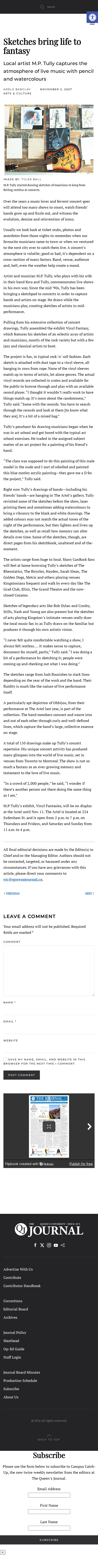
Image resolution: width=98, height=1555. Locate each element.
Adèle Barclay (17, 89)
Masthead (11, 1340)
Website (10, 1040)
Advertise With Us (18, 1269)
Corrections (12, 1300)
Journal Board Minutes (21, 1372)
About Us (10, 1397)
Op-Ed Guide (13, 1348)
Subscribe (11, 1388)
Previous (13, 893)
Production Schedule (20, 1380)
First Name (49, 1505)
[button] (92, 17)
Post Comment (21, 1075)
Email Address (49, 1488)
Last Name (49, 1521)
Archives (10, 1317)
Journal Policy (14, 1332)
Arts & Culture (17, 93)
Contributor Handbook (22, 1285)
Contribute (12, 1277)
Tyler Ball (32, 179)
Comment (12, 941)
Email (9, 1021)
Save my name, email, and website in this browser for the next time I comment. (44, 1061)
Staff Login (12, 1357)
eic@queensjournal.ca (22, 879)
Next (88, 893)
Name (9, 1002)
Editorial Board (15, 1309)
